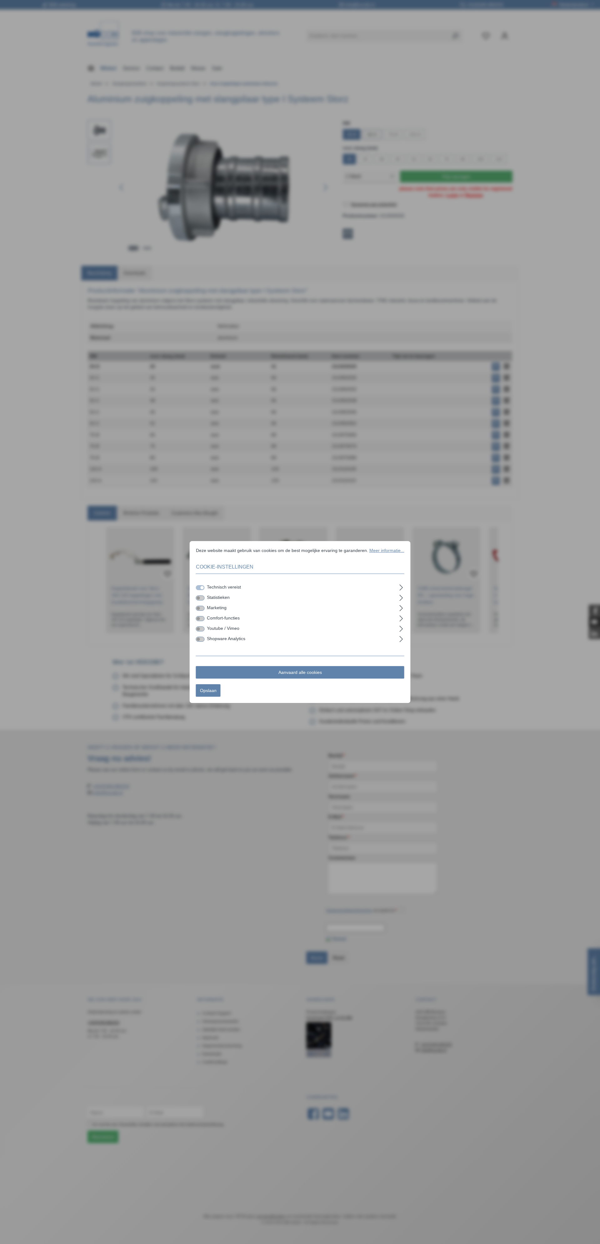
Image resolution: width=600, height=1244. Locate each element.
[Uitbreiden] (401, 586)
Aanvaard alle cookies (300, 672)
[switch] (200, 597)
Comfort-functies (223, 617)
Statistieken (218, 597)
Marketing (217, 607)
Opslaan (208, 690)
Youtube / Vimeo (223, 628)
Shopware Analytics (226, 638)
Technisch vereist (224, 586)
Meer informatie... (386, 550)
